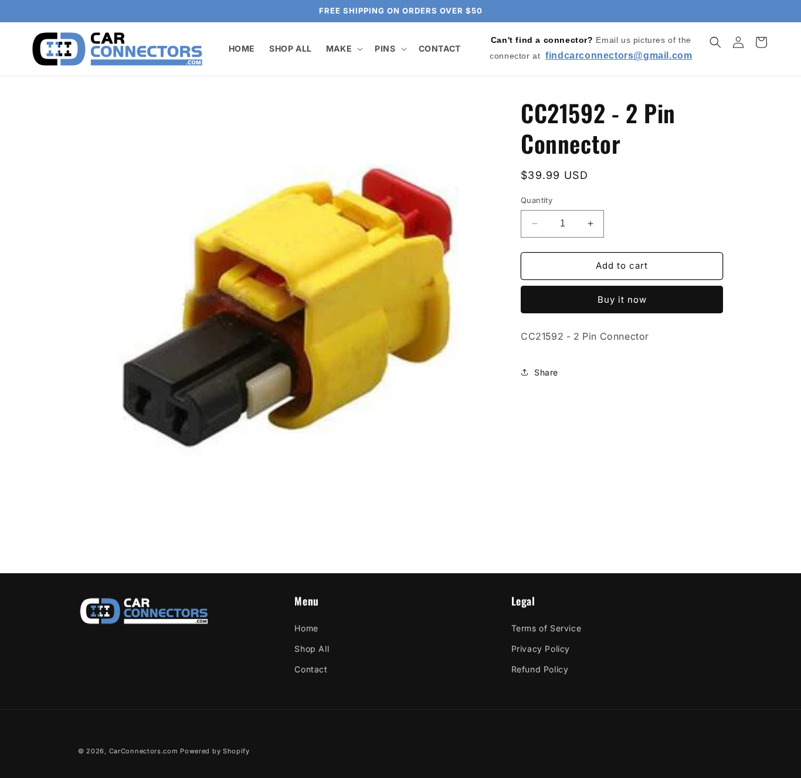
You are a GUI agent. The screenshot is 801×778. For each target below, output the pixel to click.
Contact (310, 669)
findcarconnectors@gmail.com (618, 55)
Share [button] (546, 372)
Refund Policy (540, 669)
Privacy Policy (540, 649)
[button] (343, 48)
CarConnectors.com (143, 751)
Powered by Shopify (215, 751)
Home (306, 628)
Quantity (536, 200)
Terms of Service (546, 628)
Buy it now (622, 299)
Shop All (311, 649)
